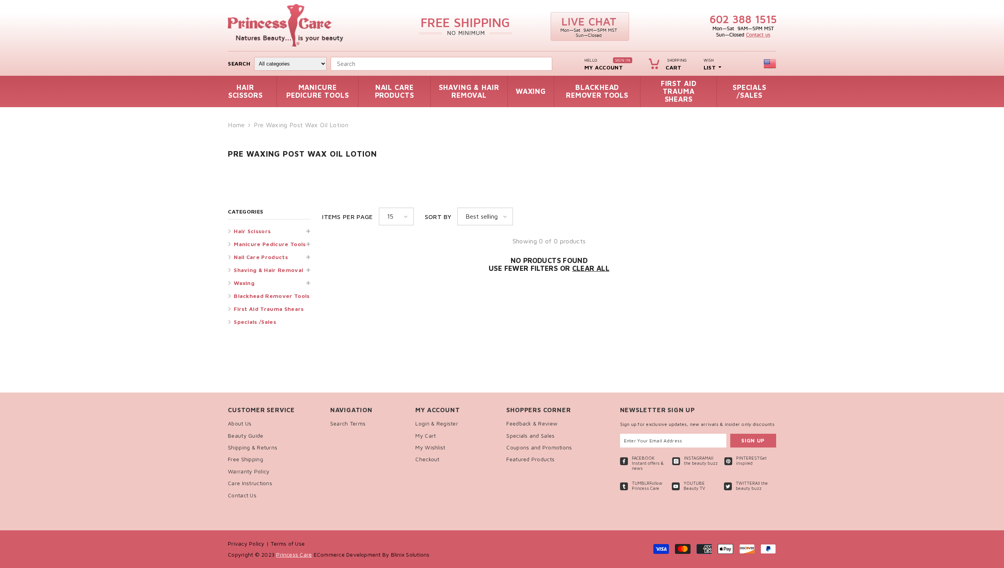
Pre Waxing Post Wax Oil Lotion (301, 124)
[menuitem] (269, 231)
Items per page (347, 216)
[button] (269, 283)
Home (236, 124)
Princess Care (294, 554)
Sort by (438, 216)
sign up (753, 440)
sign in (622, 60)
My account (603, 67)
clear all (590, 268)
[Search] (553, 64)
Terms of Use (288, 543)
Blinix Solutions (410, 554)
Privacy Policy (247, 543)
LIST (710, 67)
